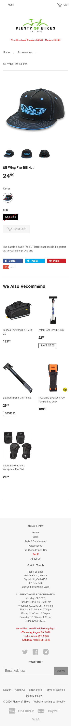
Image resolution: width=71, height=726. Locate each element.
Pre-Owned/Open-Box (35, 550)
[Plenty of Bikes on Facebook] (35, 653)
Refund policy (34, 695)
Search (7, 689)
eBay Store (35, 689)
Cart (65, 4)
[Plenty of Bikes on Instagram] (46, 653)
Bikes (35, 537)
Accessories (25, 52)
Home (6, 52)
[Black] (8, 198)
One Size (10, 216)
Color (6, 188)
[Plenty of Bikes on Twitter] (25, 653)
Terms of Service (55, 689)
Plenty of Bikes (21, 701)
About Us (35, 558)
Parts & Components (35, 541)
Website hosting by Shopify (49, 701)
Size (5, 209)
